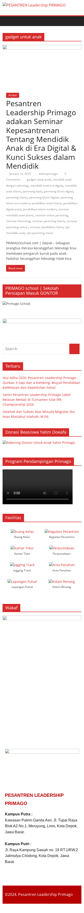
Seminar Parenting (18, 221)
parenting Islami (16, 197)
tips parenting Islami (40, 233)
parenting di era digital (58, 191)
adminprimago (48, 174)
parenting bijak (32, 191)
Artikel (12, 95)
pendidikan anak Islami (46, 203)
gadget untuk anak (39, 179)
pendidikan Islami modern (39, 209)
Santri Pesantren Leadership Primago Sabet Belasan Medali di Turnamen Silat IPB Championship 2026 (37, 399)
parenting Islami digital (44, 197)
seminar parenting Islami (48, 221)
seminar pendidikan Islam (46, 227)
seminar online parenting (51, 215)
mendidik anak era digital (46, 186)
